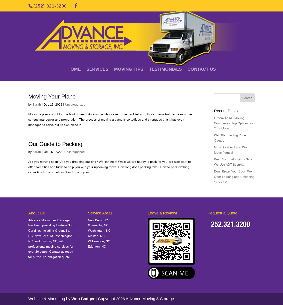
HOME (74, 70)
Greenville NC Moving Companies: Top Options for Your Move (233, 123)
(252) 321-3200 (50, 6)
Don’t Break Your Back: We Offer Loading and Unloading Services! (234, 177)
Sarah (37, 104)
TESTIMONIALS (165, 70)
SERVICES (97, 70)
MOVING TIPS (128, 70)
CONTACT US (201, 70)
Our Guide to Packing (55, 144)
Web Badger (83, 299)
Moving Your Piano (52, 96)
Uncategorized (75, 104)
